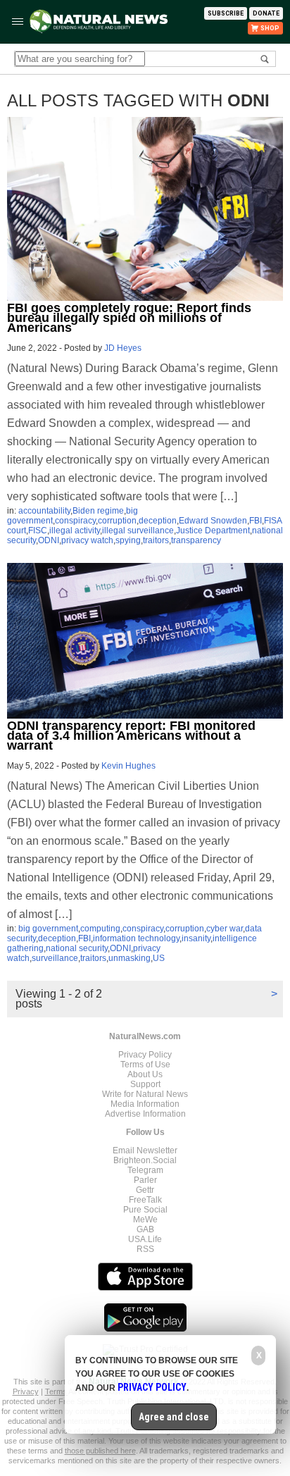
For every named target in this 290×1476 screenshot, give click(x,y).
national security (77, 948)
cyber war (224, 929)
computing (100, 929)
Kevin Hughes (128, 766)
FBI (255, 521)
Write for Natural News (145, 1094)
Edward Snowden (213, 521)
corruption (117, 521)
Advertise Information (145, 1114)
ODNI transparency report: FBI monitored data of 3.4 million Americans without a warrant (131, 735)
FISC (37, 530)
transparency (196, 540)
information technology (136, 938)
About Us (145, 1074)
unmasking (129, 958)
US (159, 958)
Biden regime (98, 511)
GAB (145, 1229)
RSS (145, 1249)
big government (48, 929)
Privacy (26, 1391)
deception (158, 521)
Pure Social (145, 1210)
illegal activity (74, 530)
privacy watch (87, 540)
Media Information (145, 1104)
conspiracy (75, 521)
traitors (156, 540)
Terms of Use (145, 1064)
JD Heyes (122, 348)
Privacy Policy (145, 1055)
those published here (100, 1450)
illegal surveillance (138, 530)
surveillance (55, 958)
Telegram (145, 1170)
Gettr (145, 1190)
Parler (145, 1180)
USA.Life (145, 1239)
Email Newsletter (145, 1150)
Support (145, 1084)
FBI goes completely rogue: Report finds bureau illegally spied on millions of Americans (129, 318)
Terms (56, 1391)
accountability (44, 511)
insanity (196, 938)
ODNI (48, 540)
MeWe (145, 1219)
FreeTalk (145, 1200)
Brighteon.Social (145, 1160)
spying (128, 540)
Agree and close (174, 1416)
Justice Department (213, 530)
